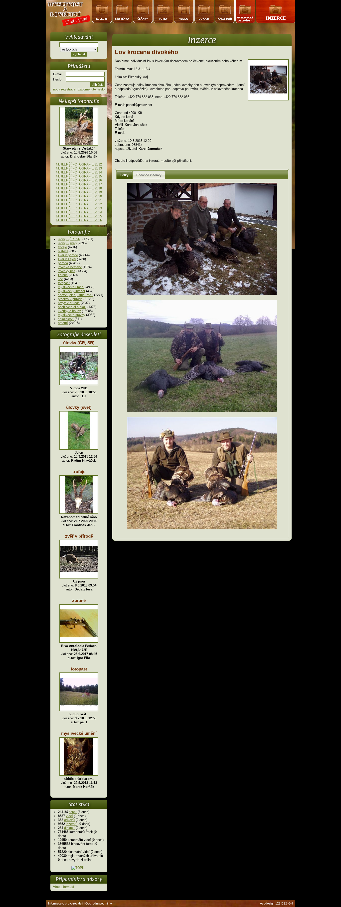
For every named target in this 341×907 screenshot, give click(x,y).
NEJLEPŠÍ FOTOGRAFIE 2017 (79, 184)
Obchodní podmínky (99, 903)
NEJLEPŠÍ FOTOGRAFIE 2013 (79, 168)
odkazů (69, 820)
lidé (60, 279)
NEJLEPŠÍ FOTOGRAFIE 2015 (79, 176)
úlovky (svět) (67, 243)
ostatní (63, 323)
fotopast (64, 283)
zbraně (63, 275)
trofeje (62, 247)
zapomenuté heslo (91, 89)
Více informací (63, 887)
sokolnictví (66, 319)
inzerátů (71, 824)
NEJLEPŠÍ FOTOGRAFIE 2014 (79, 172)
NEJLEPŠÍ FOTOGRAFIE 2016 (79, 180)
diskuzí (69, 828)
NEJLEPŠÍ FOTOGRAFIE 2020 (79, 196)
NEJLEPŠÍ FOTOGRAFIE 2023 (79, 208)
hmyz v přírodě (69, 303)
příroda (63, 263)
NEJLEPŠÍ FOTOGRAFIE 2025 (79, 216)
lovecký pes (66, 271)
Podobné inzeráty (149, 175)
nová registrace (64, 89)
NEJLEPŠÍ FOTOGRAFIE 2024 (79, 212)
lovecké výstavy (70, 267)
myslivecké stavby (71, 315)
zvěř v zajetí (67, 259)
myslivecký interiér (71, 291)
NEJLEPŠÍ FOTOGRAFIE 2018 (79, 188)
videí (69, 816)
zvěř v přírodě (68, 255)
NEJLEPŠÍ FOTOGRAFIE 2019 (79, 192)
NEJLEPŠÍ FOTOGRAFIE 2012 (79, 164)
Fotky (124, 175)
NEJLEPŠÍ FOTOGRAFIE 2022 (79, 204)
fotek (73, 812)
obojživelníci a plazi (72, 307)
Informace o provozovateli (65, 903)
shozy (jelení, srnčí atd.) (75, 295)
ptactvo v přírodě (70, 299)
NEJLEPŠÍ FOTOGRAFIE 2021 (79, 200)
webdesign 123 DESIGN (276, 903)
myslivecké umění (71, 287)
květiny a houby (69, 311)
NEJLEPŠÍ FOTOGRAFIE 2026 (79, 220)
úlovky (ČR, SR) (69, 239)
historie (63, 251)
